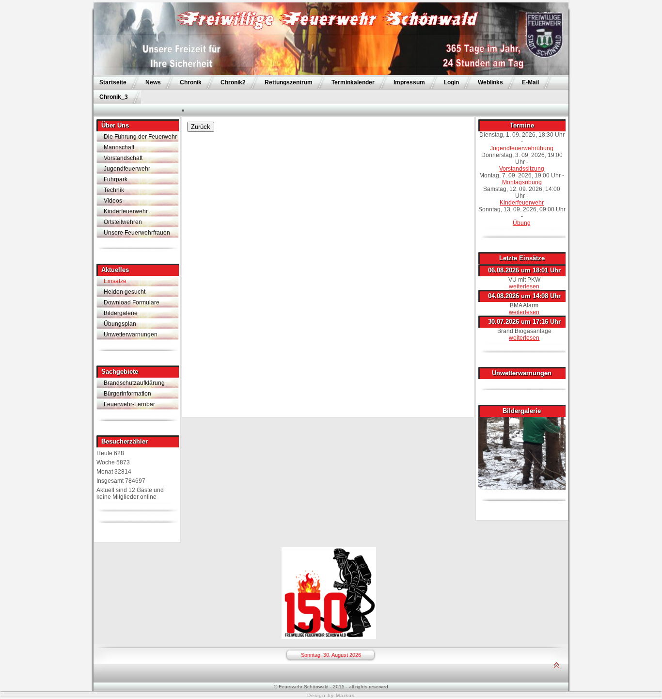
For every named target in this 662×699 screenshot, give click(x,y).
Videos (113, 200)
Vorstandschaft (123, 158)
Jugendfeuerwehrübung (521, 148)
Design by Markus (331, 695)
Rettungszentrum (289, 82)
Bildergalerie (121, 313)
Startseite (112, 82)
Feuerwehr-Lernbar (129, 404)
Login (451, 82)
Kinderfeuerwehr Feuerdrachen (126, 212)
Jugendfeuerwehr (127, 168)
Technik (114, 190)
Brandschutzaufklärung (134, 383)
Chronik (191, 82)
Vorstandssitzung (521, 168)
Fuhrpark (115, 179)
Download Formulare (131, 302)
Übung (522, 223)
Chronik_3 (113, 97)
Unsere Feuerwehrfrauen (137, 232)
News (153, 82)
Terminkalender (353, 82)
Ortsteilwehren (123, 222)
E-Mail (530, 82)
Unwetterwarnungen (131, 334)
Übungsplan (120, 323)
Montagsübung (522, 182)
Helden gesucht (124, 291)
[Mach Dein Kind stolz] (329, 637)
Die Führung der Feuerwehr (140, 136)
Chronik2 (233, 82)
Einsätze (115, 281)
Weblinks (490, 82)
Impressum (409, 82)
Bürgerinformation (127, 393)
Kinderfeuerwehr (522, 202)
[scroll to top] (556, 680)
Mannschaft (119, 147)
